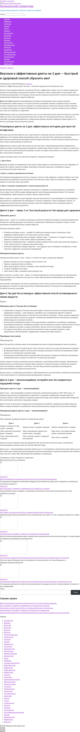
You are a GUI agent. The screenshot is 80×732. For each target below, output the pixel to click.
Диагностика (8, 651)
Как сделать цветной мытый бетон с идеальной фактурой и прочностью (26, 512)
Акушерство (8, 33)
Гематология (8, 637)
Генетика (7, 639)
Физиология (8, 720)
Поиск (2, 589)
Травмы (7, 715)
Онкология (8, 50)
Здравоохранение (10, 654)
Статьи (6, 29)
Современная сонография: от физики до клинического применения (24, 534)
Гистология (8, 646)
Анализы (7, 623)
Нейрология (8, 668)
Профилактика (9, 689)
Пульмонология (10, 54)
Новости (7, 31)
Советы (7, 26)
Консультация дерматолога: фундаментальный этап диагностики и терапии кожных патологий (34, 558)
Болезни (7, 40)
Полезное (7, 24)
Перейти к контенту (7, 1)
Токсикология (9, 62)
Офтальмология (9, 52)
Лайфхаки (7, 21)
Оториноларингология (12, 679)
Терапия (7, 59)
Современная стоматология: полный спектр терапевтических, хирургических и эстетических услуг (36, 582)
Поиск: (2, 14)
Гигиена (7, 642)
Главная (7, 19)
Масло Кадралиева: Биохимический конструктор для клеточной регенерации (28, 479)
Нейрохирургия (9, 670)
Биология (7, 38)
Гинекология (8, 644)
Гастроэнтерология (11, 635)
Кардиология (8, 656)
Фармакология (9, 45)
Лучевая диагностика (12, 663)
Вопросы (7, 632)
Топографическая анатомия (14, 712)
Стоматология (9, 57)
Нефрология (8, 672)
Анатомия (7, 36)
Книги (6, 658)
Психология (8, 43)
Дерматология (9, 649)
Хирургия (7, 47)
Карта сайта (8, 64)
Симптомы (8, 696)
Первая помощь (10, 684)
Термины (7, 708)
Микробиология (10, 665)
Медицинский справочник (16, 6)
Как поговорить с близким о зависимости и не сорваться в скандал (25, 489)
